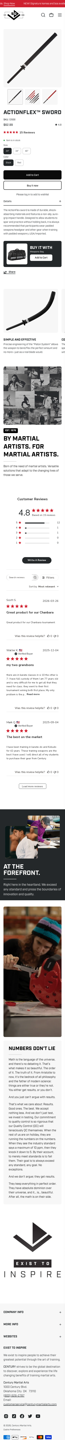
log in (27, 194)
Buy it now (32, 185)
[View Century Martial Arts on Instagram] (6, 1416)
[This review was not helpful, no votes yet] (55, 636)
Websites (10, 1336)
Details (7, 201)
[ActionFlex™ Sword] (15, 97)
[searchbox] (19, 577)
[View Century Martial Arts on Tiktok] (14, 1416)
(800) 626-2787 (13, 1395)
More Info (10, 1324)
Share (12, 272)
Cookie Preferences (11, 1429)
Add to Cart (41, 257)
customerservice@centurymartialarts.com (30, 1404)
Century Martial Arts (21, 1425)
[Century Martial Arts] (13, 15)
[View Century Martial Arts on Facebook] (22, 1416)
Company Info (13, 1312)
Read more (33, 694)
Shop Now (9, 3)
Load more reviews (32, 786)
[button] (42, 15)
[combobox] (44, 586)
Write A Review (37, 560)
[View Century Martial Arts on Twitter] (30, 1416)
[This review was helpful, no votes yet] (48, 636)
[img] (58, 125)
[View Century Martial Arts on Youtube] (38, 1416)
